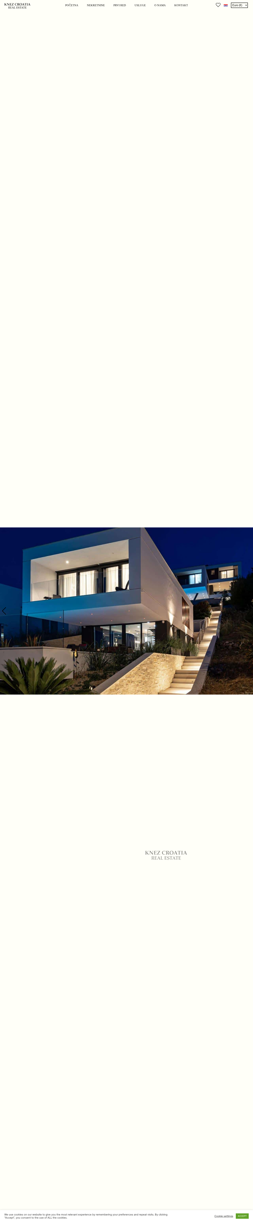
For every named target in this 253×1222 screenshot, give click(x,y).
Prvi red (119, 5)
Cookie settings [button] (223, 1216)
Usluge (140, 5)
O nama (160, 5)
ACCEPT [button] (242, 1216)
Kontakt (181, 5)
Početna (71, 5)
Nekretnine (96, 5)
